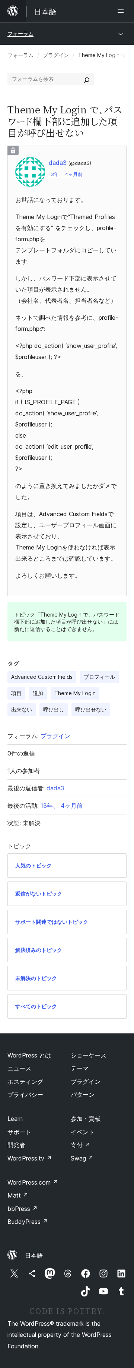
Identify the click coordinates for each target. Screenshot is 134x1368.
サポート (19, 1132)
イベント (83, 1132)
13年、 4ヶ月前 (66, 174)
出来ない (21, 709)
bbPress (22, 1208)
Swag (82, 1158)
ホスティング (25, 1081)
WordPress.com (32, 1182)
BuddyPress (27, 1221)
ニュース (19, 1068)
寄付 (80, 1145)
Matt (17, 1195)
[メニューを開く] (122, 11)
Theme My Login (75, 693)
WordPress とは (29, 1055)
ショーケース (88, 1055)
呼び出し (53, 709)
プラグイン (56, 55)
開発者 (16, 1145)
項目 (16, 693)
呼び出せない (90, 709)
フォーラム (20, 33)
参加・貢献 (85, 1118)
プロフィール (99, 677)
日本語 (34, 1255)
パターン (83, 1094)
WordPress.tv (29, 1158)
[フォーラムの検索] (87, 79)
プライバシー (25, 1094)
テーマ (80, 1068)
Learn (15, 1118)
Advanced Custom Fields (42, 677)
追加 (38, 693)
